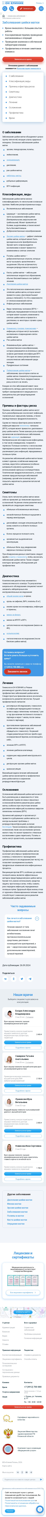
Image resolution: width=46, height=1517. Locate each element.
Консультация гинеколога (29, 68)
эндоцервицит (13, 160)
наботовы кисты (14, 176)
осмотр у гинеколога (18, 557)
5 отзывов (29, 1062)
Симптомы (14, 91)
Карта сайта (7, 1466)
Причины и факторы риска (21, 86)
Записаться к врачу (23, 59)
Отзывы (5, 1344)
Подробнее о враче (23, 1048)
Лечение (13, 102)
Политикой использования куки (20, 1501)
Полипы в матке (15, 1215)
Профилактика (16, 113)
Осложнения (15, 107)
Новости (5, 1340)
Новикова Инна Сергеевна (28, 1146)
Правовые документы (10, 1376)
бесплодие (7, 827)
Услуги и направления (11, 1392)
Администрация (8, 1327)
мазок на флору (13, 615)
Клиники (5, 1382)
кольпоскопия (13, 633)
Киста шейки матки (17, 1220)
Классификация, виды (19, 81)
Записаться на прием (23, 1042)
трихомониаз (30, 328)
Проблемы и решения (32, 1334)
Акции (4, 1397)
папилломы (24, 426)
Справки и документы (32, 1355)
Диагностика (15, 97)
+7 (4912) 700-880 (12, 667)
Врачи (12, 118)
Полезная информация (33, 1338)
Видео (4, 1336)
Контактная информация (12, 1355)
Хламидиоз (11, 328)
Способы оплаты (30, 1359)
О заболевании (16, 76)
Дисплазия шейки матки (17, 284)
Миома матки (14, 1204)
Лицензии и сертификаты (12, 1359)
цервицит (15, 437)
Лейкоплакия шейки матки (18, 370)
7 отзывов (29, 1017)
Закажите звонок (17, 671)
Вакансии (6, 1332)
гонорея (20, 328)
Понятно (10, 1511)
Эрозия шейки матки (16, 236)
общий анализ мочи (15, 596)
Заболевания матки (17, 1212)
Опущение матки (15, 1223)
